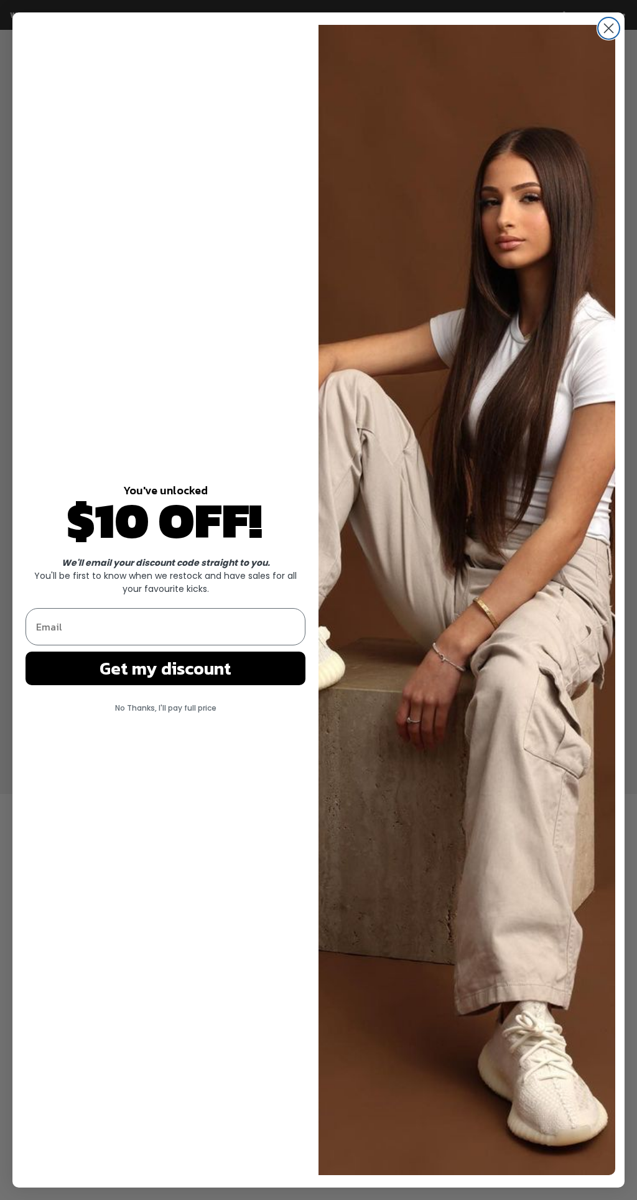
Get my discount (165, 668)
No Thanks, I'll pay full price (165, 708)
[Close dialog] (609, 28)
